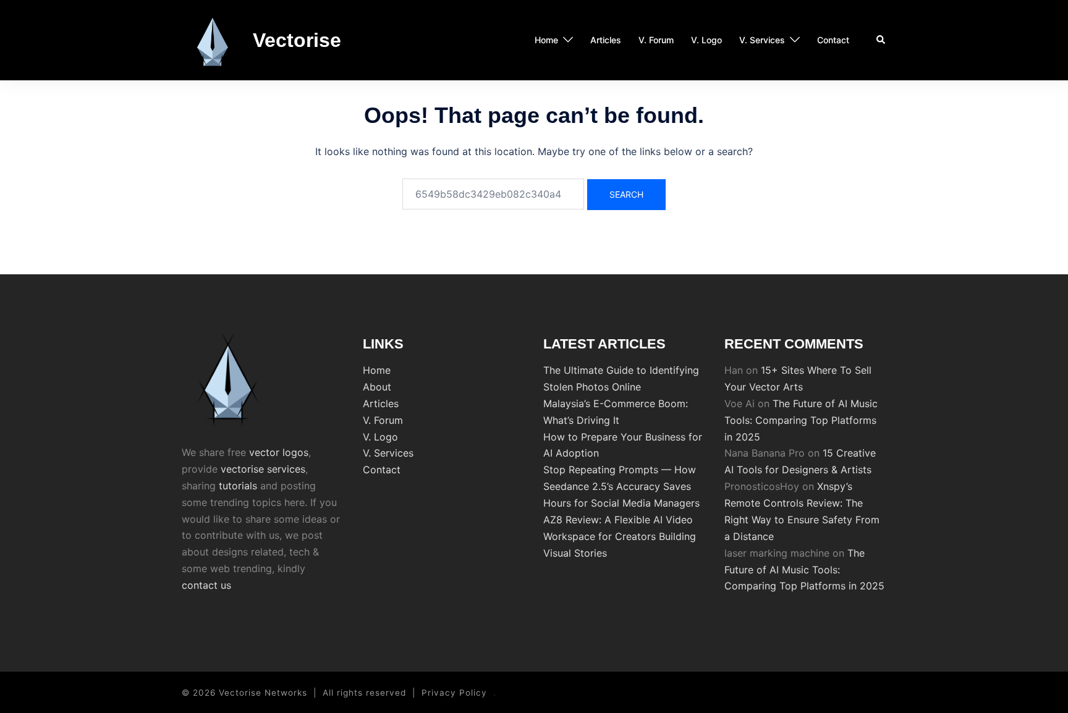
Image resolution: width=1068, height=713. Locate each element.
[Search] (881, 40)
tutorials (238, 485)
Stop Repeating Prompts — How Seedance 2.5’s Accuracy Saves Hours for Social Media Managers (621, 486)
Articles (605, 40)
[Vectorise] (213, 40)
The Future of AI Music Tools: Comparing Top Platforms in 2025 (801, 420)
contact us (206, 585)
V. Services (762, 40)
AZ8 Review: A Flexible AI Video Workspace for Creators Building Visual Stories (619, 536)
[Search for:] (493, 194)
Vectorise (297, 40)
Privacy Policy (454, 693)
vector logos (278, 452)
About (377, 387)
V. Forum (656, 40)
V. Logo (706, 40)
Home (546, 40)
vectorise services (263, 469)
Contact (833, 40)
